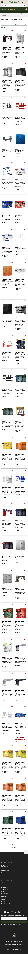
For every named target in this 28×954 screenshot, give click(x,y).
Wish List (3, 885)
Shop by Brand (4, 893)
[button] (20, 24)
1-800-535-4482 (5, 866)
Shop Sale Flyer (4, 889)
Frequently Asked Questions (7, 877)
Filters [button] (3, 24)
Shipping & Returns (5, 874)
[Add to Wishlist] (11, 31)
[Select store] (22, 1)
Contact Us (3, 872)
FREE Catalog (4, 887)
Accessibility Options (10, 944)
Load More (14, 847)
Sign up (14, 921)
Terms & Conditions (17, 941)
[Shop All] (2, 2)
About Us (3, 899)
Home (2, 13)
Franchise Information (6, 903)
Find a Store (4, 905)
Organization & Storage (10, 13)
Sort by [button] (16, 24)
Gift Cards (3, 882)
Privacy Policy (19, 924)
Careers (3, 901)
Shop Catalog (4, 891)
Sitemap (21, 944)
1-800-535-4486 (5, 870)
